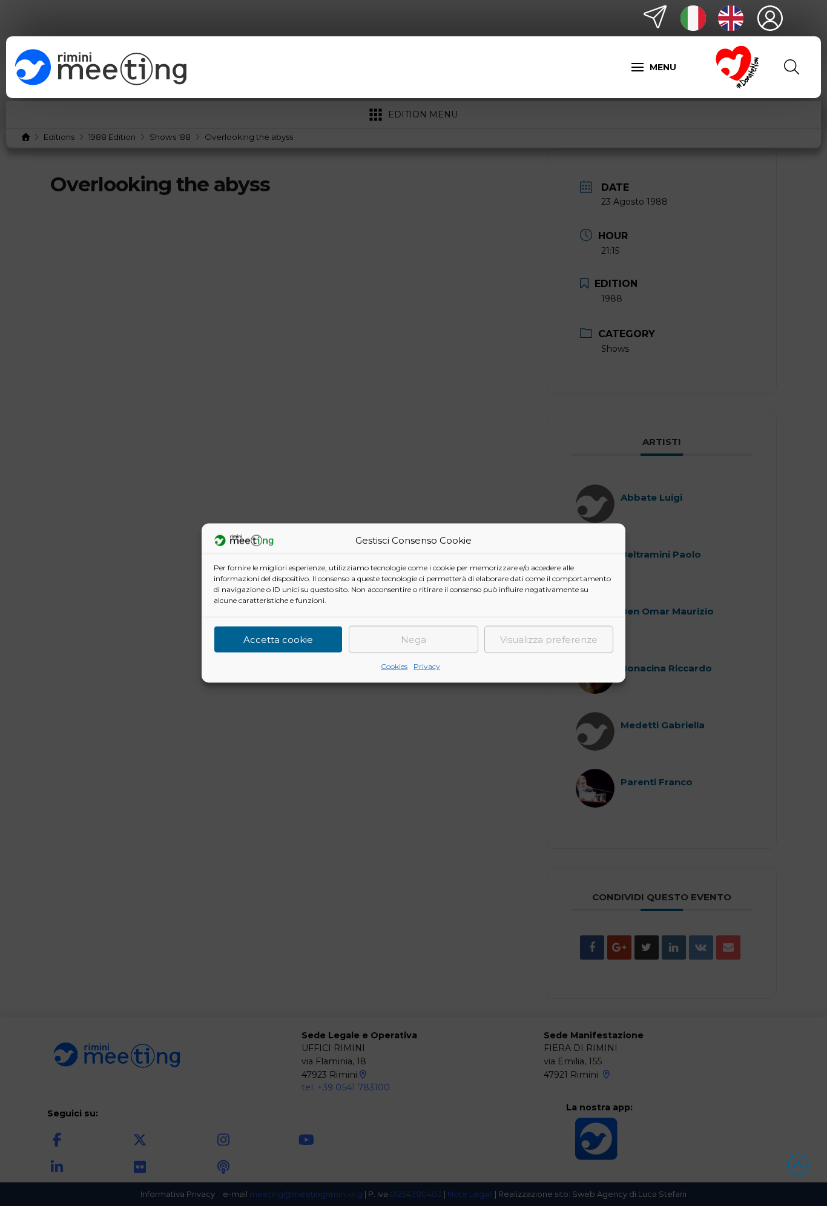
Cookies (394, 666)
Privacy (427, 666)
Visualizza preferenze (549, 639)
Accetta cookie (278, 639)
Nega (413, 639)
